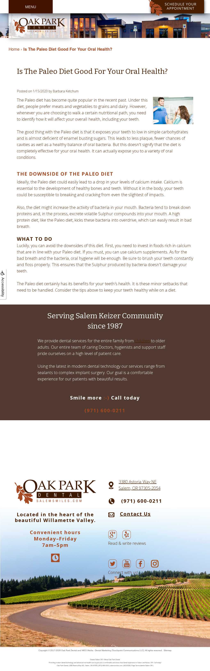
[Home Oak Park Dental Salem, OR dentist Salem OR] (39, 25)
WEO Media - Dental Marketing (96, 650)
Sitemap (167, 650)
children (142, 341)
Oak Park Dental (69, 650)
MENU (30, 6)
